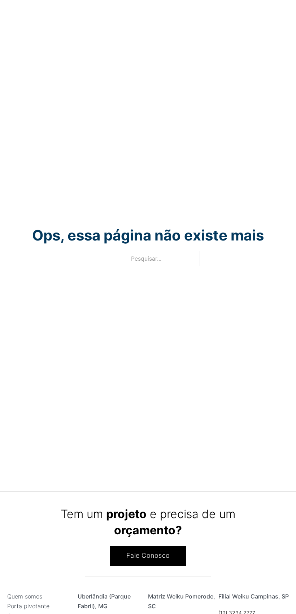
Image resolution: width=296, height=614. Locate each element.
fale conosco (148, 555)
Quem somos (24, 596)
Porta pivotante (28, 606)
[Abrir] (12, 16)
